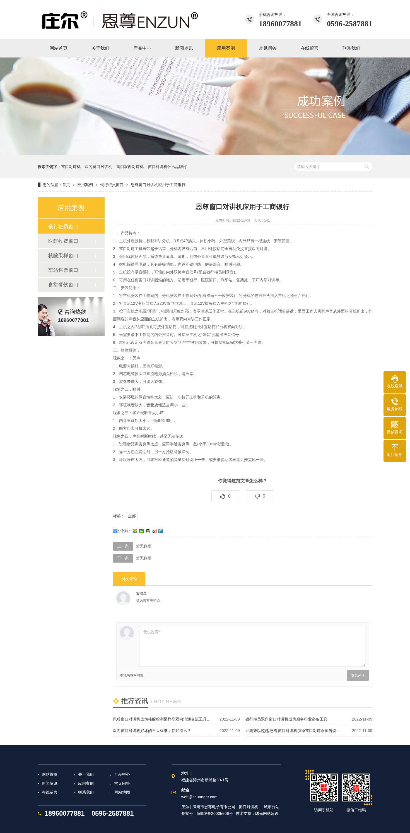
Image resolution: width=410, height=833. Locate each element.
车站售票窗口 (63, 270)
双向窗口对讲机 (98, 166)
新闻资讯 (49, 783)
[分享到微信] (141, 531)
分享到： (124, 531)
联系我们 (86, 792)
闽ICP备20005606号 (215, 813)
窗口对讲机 (71, 166)
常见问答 (122, 783)
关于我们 (86, 774)
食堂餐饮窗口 (63, 284)
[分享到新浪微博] (154, 531)
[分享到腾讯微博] (160, 531)
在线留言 (49, 792)
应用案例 (85, 185)
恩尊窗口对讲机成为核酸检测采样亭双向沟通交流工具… (162, 719)
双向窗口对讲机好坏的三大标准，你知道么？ (152, 730)
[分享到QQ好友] (148, 531)
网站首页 (49, 774)
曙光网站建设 (267, 813)
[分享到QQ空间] (135, 531)
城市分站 (271, 807)
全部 (132, 516)
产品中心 (122, 774)
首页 (66, 185)
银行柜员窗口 (112, 185)
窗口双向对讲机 (130, 166)
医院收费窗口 (63, 241)
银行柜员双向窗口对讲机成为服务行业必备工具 (286, 719)
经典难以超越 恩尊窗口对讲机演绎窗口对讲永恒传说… (292, 730)
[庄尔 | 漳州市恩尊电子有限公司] (120, 19)
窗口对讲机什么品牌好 (167, 166)
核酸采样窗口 (63, 255)
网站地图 (122, 792)
